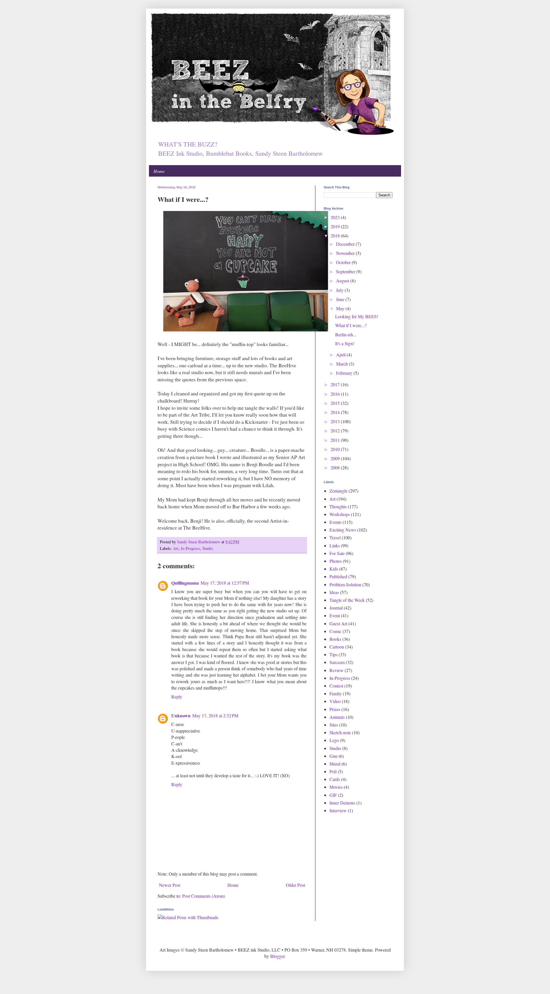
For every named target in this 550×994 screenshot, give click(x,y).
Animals (337, 717)
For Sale (337, 553)
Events (335, 522)
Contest (336, 686)
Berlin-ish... (345, 334)
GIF (333, 795)
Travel (335, 537)
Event (334, 615)
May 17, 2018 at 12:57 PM (225, 583)
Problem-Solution (345, 584)
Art (175, 548)
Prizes (334, 709)
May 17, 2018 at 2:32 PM (215, 715)
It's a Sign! (344, 343)
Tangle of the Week (347, 600)
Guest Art (338, 623)
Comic (335, 631)
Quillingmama (185, 582)
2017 (336, 384)
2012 (336, 430)
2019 (336, 226)
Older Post (295, 885)
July (340, 290)
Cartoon (336, 647)
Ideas (334, 592)
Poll (333, 771)
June (340, 299)
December (346, 244)
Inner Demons (342, 803)
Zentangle (338, 491)
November (346, 253)
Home (159, 171)
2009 (336, 458)
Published (338, 576)
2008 (336, 467)
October (344, 262)
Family (335, 693)
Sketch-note (340, 732)
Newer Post (169, 885)
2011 (336, 440)
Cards (334, 779)
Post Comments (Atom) (203, 896)
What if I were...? (351, 325)
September (346, 271)
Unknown (180, 715)
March (342, 364)
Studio (207, 548)
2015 (336, 403)
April (341, 354)
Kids (333, 569)
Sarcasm (337, 662)
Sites (333, 725)
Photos (335, 561)
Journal (336, 608)
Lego (334, 740)
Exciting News (342, 530)
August (343, 281)
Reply (176, 697)
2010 (336, 449)
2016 (336, 394)
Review (336, 670)
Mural (334, 764)
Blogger (277, 956)
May (340, 308)
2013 (336, 421)
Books (335, 639)
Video (335, 701)
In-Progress (190, 548)
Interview (338, 810)
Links (334, 545)
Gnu (333, 756)
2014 (336, 412)
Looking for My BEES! (356, 316)
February (344, 373)
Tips (333, 654)
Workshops (339, 514)
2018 (336, 236)
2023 (336, 217)
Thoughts (338, 506)
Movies (336, 787)
